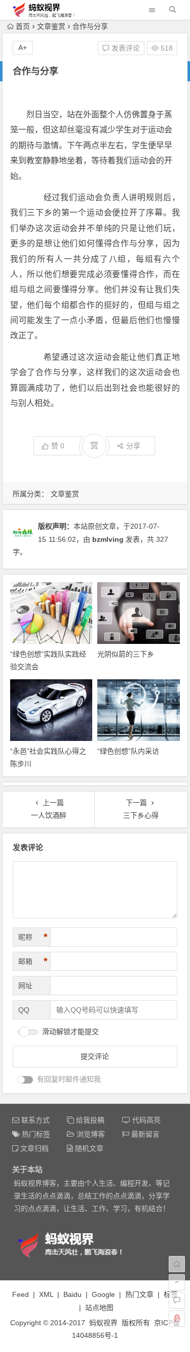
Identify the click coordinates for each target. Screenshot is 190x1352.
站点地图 (99, 1307)
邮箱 (33, 961)
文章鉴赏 (51, 26)
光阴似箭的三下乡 (125, 654)
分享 (133, 446)
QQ (23, 1010)
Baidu (72, 1294)
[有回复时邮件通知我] (25, 1080)
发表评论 (124, 48)
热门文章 (139, 1294)
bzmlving (108, 539)
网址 (25, 986)
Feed (20, 1294)
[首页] (177, 1264)
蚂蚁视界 (103, 1323)
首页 (23, 26)
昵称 (33, 937)
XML (46, 1294)
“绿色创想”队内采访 (128, 751)
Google (103, 1294)
